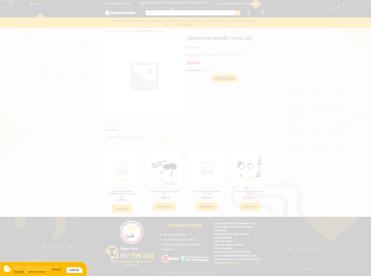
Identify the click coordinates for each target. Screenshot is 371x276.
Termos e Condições (36, 272)
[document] (185, 138)
